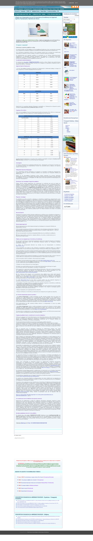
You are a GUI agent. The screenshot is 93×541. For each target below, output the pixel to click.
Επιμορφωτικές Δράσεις (37, 9)
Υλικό (50, 9)
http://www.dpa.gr (45, 367)
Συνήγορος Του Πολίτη (68, 199)
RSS (58, 11)
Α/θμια (68, 129)
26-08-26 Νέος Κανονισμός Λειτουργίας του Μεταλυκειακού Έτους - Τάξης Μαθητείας (30, 520)
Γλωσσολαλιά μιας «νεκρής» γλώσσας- (33, 477)
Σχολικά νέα (68, 125)
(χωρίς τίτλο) (66, 51)
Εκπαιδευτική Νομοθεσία (69, 194)
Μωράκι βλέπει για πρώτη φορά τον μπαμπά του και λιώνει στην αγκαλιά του (74, 170)
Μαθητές (67, 126)
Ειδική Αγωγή (45, 9)
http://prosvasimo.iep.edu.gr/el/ (22, 391)
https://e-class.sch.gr (30, 277)
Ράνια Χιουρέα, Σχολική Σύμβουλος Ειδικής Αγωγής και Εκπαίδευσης (38, 532)
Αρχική (16, 9)
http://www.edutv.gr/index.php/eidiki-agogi (24, 394)
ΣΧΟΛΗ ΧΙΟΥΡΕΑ (68, 179)
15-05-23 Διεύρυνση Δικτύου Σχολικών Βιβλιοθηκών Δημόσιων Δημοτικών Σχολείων (30, 507)
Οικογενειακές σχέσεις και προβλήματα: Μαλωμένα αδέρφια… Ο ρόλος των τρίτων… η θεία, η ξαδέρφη (73, 56)
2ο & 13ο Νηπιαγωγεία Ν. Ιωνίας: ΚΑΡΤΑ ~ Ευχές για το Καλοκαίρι (73, 79)
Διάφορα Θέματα (43, 11)
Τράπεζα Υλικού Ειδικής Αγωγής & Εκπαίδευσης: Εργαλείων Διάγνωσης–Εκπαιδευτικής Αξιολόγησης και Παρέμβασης (70, 97)
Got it (76, 2)
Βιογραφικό (20, 9)
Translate (70, 20)
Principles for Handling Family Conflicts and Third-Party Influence (73, 159)
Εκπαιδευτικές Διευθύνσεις (51, 11)
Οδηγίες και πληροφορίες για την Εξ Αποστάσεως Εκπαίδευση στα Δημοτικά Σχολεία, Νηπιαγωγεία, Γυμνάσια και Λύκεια (36, 18)
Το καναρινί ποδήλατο (25, 485)
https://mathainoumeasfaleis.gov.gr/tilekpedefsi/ (29, 376)
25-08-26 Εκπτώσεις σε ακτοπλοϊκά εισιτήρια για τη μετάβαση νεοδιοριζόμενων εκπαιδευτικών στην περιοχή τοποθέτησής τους (36, 523)
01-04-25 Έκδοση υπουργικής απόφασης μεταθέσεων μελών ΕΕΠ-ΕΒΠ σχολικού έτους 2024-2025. (32, 506)
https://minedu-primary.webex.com (48, 260)
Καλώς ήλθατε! (72, 70)
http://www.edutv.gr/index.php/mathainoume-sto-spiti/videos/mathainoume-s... (34, 395)
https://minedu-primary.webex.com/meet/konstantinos (26, 272)
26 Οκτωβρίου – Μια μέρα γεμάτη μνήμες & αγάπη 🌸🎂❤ (73, 110)
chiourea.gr (23, 423)
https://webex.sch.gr (20, 245)
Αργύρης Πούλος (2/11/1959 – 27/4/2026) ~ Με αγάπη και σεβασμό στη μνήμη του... (74, 182)
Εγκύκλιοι (62, 9)
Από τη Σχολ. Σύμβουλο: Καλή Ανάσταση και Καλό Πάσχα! (72, 104)
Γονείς (57, 9)
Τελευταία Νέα (17, 11)
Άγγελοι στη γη (24, 488)
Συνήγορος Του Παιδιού (69, 197)
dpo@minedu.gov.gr (55, 365)
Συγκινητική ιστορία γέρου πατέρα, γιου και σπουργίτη (31, 482)
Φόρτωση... (64, 119)
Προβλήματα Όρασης (35, 11)
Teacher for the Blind (68, 167)
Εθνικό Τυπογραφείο (68, 200)
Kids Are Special (68, 157)
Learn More (71, 2)
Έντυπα (54, 9)
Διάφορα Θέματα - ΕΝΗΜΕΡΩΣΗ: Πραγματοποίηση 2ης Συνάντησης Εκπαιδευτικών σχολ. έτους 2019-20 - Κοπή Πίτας (70, 64)
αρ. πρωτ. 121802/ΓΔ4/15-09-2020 (31, 62)
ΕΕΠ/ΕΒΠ (68, 131)
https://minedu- (48, 261)
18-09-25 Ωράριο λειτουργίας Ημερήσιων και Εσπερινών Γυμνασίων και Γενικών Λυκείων (30, 504)
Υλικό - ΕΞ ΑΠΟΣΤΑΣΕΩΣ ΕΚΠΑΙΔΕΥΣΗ (37, 423)
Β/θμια (68, 130)
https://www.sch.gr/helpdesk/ (41, 309)
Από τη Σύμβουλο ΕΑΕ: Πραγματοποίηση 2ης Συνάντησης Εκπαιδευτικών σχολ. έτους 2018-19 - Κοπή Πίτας (70, 46)
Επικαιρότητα (23, 11)
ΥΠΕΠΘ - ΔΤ (28, 11)
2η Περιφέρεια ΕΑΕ (28, 9)
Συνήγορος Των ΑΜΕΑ (68, 195)
